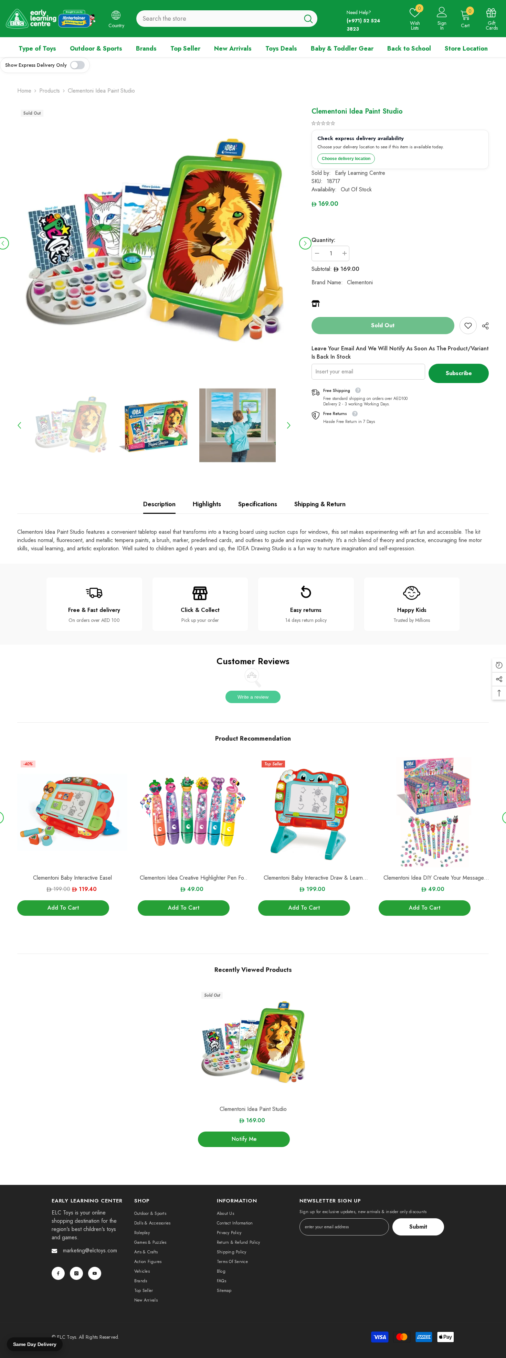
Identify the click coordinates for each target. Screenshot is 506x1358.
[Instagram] (76, 1273)
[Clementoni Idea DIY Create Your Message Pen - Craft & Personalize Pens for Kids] (434, 812)
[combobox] (217, 18)
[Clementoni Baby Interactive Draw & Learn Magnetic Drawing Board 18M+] (313, 812)
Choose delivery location (346, 158)
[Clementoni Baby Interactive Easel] (72, 812)
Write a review (253, 697)
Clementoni (360, 282)
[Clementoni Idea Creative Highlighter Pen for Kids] (193, 812)
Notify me (244, 1139)
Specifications (257, 504)
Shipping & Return (320, 504)
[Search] (226, 18)
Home (24, 91)
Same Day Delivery (34, 1344)
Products (49, 91)
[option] (154, 243)
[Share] (483, 326)
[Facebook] (58, 1273)
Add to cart (63, 908)
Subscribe (459, 373)
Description (159, 504)
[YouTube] (94, 1273)
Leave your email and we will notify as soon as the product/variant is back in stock (400, 352)
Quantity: (323, 240)
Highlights (207, 504)
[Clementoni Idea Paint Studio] (253, 1043)
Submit (418, 1227)
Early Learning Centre (360, 173)
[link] (468, 325)
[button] (305, 243)
